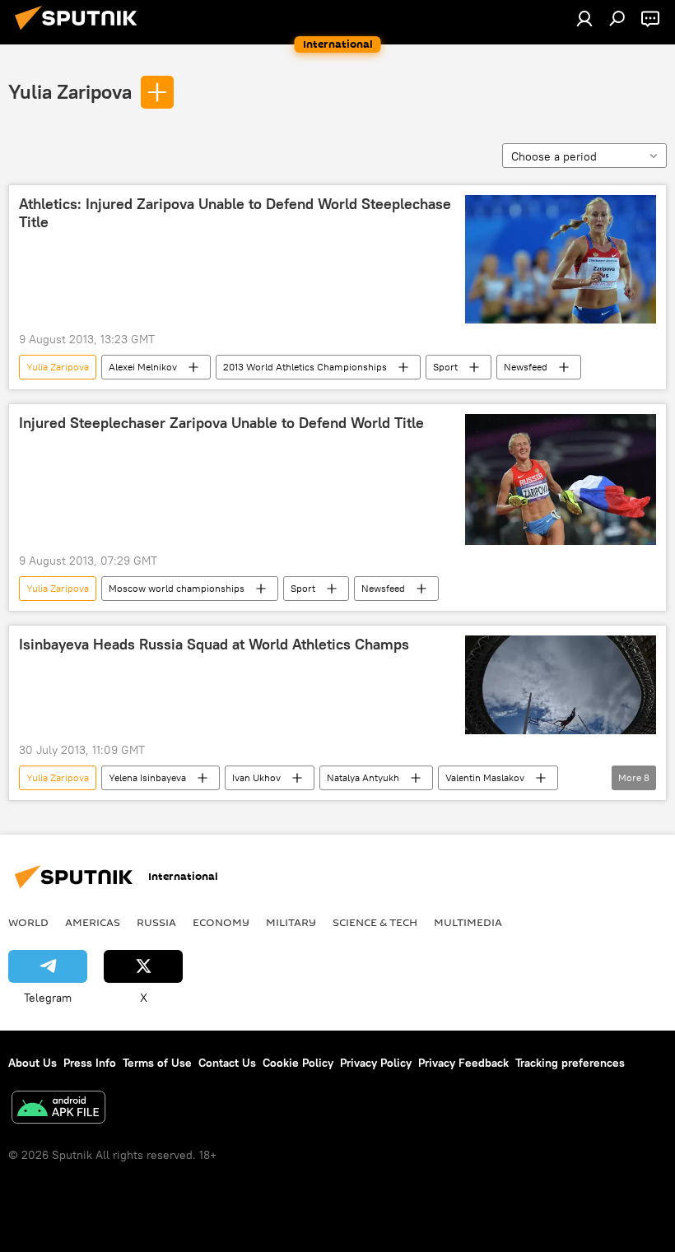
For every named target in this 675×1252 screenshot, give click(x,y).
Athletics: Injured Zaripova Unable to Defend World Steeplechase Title (235, 213)
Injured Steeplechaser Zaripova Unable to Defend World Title (221, 423)
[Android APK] (58, 1109)
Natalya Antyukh (363, 777)
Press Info (89, 1062)
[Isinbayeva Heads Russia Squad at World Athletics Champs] (560, 684)
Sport (445, 367)
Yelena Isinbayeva (147, 777)
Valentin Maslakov (484, 777)
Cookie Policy (298, 1062)
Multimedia (468, 922)
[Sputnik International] (80, 32)
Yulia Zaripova (70, 91)
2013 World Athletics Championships (305, 367)
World (28, 922)
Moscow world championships (176, 588)
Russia (156, 922)
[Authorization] (584, 18)
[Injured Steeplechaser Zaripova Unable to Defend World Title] (560, 479)
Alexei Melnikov (143, 367)
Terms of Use (157, 1062)
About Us (32, 1062)
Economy (221, 922)
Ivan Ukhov (256, 777)
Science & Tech (375, 922)
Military (291, 922)
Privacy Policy (376, 1062)
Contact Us (227, 1062)
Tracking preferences (570, 1062)
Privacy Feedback (463, 1062)
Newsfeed (525, 367)
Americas (92, 922)
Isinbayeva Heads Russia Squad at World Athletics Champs (214, 644)
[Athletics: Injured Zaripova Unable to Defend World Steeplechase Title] (560, 259)
